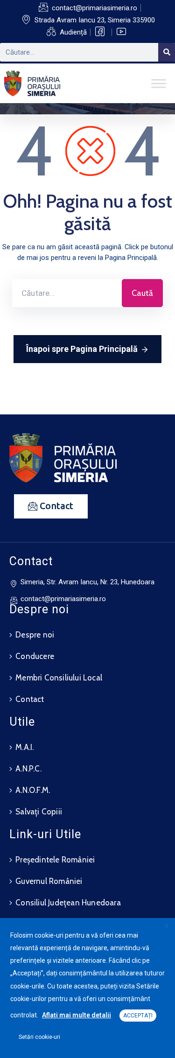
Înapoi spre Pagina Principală (82, 349)
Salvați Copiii (38, 811)
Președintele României (55, 859)
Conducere (34, 656)
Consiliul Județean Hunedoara (68, 902)
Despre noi (34, 634)
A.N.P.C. (28, 768)
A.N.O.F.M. (32, 790)
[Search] (166, 52)
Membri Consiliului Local (58, 677)
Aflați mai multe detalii (76, 1015)
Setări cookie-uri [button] (39, 1037)
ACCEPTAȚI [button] (138, 1015)
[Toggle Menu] (158, 83)
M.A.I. (24, 747)
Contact (29, 699)
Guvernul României (48, 881)
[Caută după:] (67, 293)
